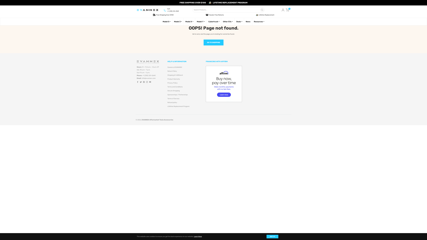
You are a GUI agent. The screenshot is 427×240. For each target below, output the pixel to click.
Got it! (272, 236)
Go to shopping (213, 42)
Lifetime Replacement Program (178, 106)
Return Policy (172, 71)
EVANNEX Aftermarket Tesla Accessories (157, 120)
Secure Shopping (173, 91)
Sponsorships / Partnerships (177, 95)
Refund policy (172, 102)
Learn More (198, 236)
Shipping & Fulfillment (175, 75)
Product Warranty (173, 79)
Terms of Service (173, 99)
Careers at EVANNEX (174, 67)
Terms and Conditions (175, 87)
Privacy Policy (172, 83)
